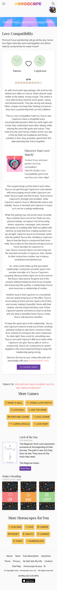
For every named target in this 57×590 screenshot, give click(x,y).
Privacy (16, 561)
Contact (48, 561)
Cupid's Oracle (21, 424)
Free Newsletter (31, 556)
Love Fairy (42, 424)
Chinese (44, 534)
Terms (8, 561)
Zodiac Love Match (40, 403)
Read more (25, 468)
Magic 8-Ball (15, 403)
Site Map (16, 566)
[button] (45, 566)
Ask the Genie (38, 410)
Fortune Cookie (19, 417)
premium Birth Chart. (39, 360)
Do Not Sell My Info (32, 561)
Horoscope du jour (32, 566)
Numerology (36, 541)
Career (43, 527)
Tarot (19, 541)
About (9, 556)
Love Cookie (42, 417)
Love (30, 527)
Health (29, 534)
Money (15, 534)
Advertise (46, 556)
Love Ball (19, 410)
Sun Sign (16, 527)
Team (18, 556)
